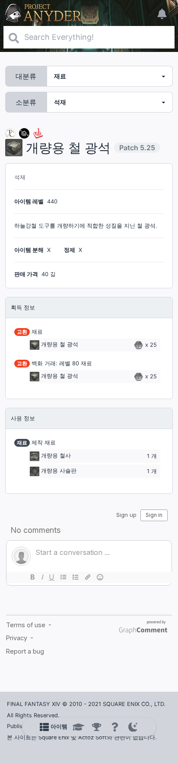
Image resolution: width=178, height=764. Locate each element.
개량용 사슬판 (58, 470)
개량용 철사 (56, 455)
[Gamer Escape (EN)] (38, 132)
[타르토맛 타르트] (24, 132)
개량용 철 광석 (59, 345)
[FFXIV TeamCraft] (10, 132)
